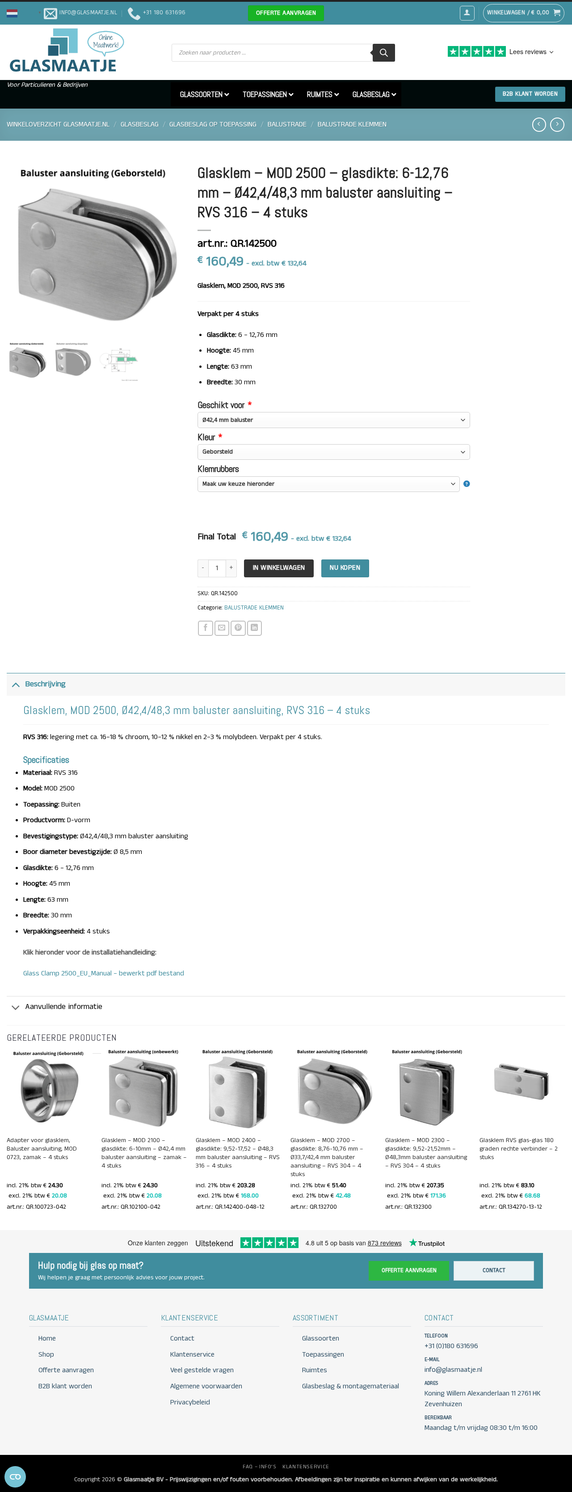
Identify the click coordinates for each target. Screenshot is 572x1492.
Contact (494, 1270)
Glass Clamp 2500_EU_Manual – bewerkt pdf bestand (103, 973)
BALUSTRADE (287, 124)
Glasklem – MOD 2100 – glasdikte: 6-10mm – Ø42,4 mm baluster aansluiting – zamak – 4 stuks (144, 1153)
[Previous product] (557, 124)
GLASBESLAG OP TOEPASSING (213, 124)
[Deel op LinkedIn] (254, 628)
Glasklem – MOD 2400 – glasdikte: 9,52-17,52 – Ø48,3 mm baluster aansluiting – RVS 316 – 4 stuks (238, 1153)
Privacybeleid (190, 1402)
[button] (25, 13)
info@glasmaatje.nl (453, 1370)
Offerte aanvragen (409, 1270)
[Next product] (539, 124)
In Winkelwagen (279, 568)
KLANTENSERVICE (305, 1467)
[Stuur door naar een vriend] (221, 628)
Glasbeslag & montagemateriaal (350, 1386)
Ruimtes (314, 1370)
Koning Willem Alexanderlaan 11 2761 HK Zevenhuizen (483, 1398)
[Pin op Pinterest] (238, 628)
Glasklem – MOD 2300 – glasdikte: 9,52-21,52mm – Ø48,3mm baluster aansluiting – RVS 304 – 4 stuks (426, 1153)
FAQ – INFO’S (259, 1467)
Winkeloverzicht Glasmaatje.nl (58, 124)
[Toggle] (16, 684)
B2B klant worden (65, 1386)
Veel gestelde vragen (202, 1370)
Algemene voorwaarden (206, 1386)
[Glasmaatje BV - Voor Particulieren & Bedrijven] (66, 50)
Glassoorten (320, 1338)
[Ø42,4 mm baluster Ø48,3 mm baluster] (334, 420)
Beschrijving (45, 684)
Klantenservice (192, 1354)
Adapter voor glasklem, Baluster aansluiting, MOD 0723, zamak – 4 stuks (42, 1149)
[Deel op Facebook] (205, 628)
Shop (46, 1354)
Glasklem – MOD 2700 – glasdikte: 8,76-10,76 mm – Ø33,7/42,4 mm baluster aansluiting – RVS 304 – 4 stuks (326, 1157)
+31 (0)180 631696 (451, 1346)
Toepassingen (323, 1354)
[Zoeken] (384, 53)
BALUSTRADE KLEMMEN (352, 124)
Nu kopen (345, 568)
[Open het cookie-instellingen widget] (15, 1477)
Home (47, 1338)
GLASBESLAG (140, 124)
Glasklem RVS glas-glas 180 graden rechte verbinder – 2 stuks (518, 1149)
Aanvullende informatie (63, 1007)
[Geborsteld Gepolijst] (334, 452)
